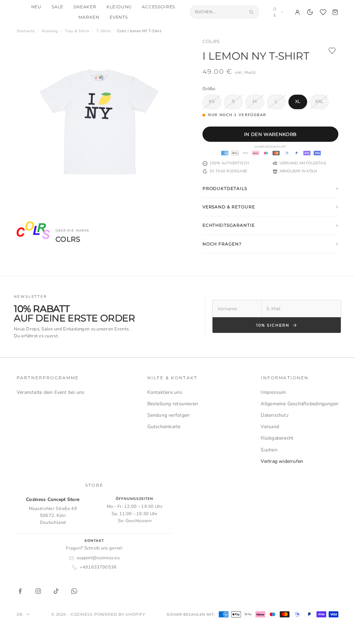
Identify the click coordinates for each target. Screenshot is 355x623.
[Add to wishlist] (332, 50)
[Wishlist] (323, 12)
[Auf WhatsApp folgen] (74, 591)
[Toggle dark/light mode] (310, 12)
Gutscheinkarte (164, 426)
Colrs (211, 41)
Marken (88, 17)
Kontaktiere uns (164, 392)
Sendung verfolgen (168, 415)
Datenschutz (274, 415)
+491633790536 (98, 567)
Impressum (273, 392)
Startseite (26, 31)
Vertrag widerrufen (282, 461)
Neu (36, 7)
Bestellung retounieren (172, 403)
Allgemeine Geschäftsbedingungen (299, 403)
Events (119, 17)
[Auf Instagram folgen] (38, 591)
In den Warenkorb (270, 134)
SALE (57, 7)
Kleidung (119, 7)
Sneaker (84, 7)
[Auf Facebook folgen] (20, 591)
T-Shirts (103, 31)
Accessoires (158, 7)
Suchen (269, 450)
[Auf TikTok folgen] (56, 591)
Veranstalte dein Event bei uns (50, 392)
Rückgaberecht (277, 438)
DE (275, 12)
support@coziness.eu (98, 558)
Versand (270, 426)
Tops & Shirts (77, 31)
